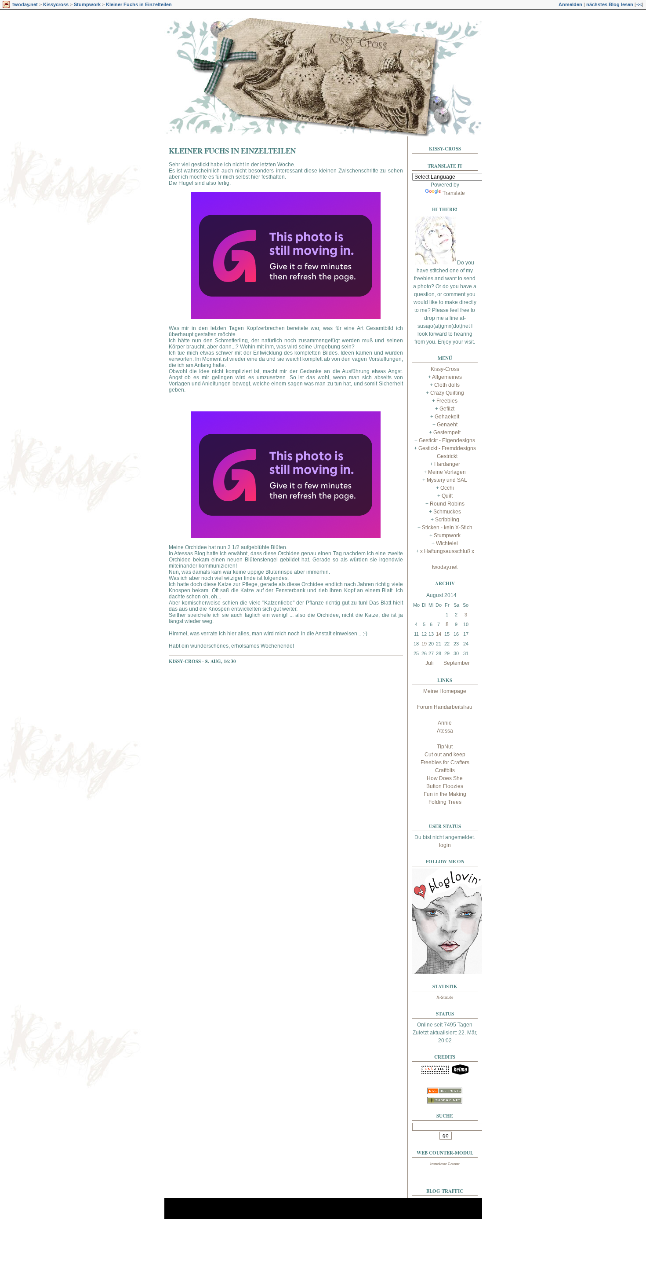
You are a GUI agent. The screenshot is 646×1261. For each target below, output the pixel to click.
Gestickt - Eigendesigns (447, 440)
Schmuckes (447, 512)
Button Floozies (444, 786)
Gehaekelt (447, 417)
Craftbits (445, 770)
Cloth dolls (447, 385)
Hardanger (447, 464)
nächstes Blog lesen (609, 4)
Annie (445, 723)
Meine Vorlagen (447, 472)
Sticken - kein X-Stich (447, 527)
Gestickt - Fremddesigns (447, 448)
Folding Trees (444, 802)
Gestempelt (447, 432)
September (456, 663)
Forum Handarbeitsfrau (444, 707)
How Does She (445, 778)
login (445, 845)
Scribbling (447, 520)
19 (424, 643)
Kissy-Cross (185, 661)
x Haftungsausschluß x (447, 551)
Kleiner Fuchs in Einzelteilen (139, 4)
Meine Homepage (444, 691)
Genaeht (447, 425)
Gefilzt (446, 409)
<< (639, 4)
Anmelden (570, 4)
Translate (454, 193)
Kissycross (56, 4)
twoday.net (25, 4)
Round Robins (447, 504)
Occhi (447, 488)
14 (438, 634)
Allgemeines (447, 377)
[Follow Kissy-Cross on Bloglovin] (447, 972)
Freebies (446, 401)
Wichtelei (447, 543)
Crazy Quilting (447, 393)
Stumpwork (87, 4)
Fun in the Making (445, 794)
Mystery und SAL (447, 480)
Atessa (445, 731)
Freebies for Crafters (445, 762)
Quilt (447, 496)
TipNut (445, 747)
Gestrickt (447, 456)
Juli (429, 663)
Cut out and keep (445, 754)
